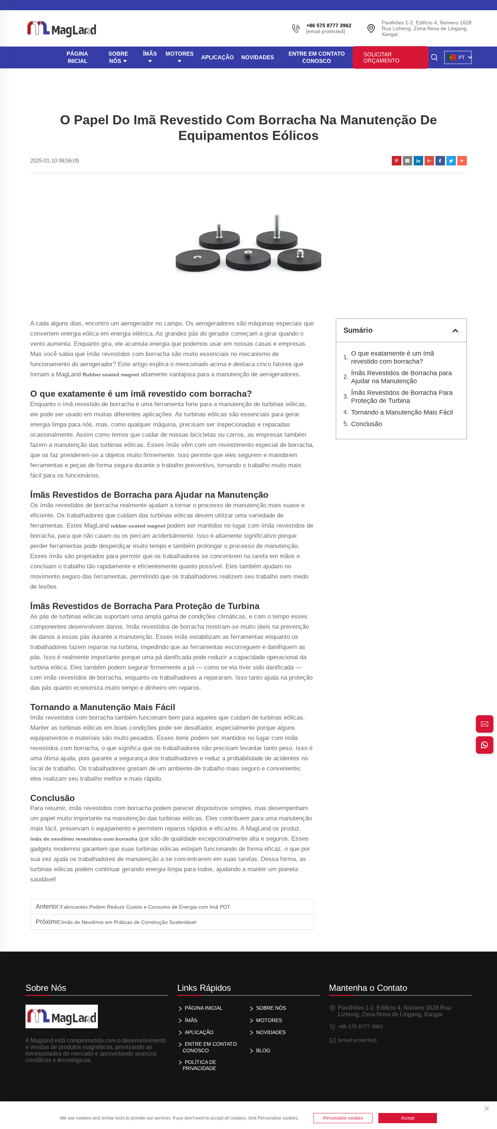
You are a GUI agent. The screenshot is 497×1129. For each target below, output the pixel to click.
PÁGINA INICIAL (77, 57)
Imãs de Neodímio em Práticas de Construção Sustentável (128, 922)
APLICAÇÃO (217, 57)
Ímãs (150, 54)
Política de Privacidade (199, 1065)
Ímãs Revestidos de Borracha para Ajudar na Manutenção (401, 377)
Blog (263, 1050)
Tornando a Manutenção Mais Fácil (402, 412)
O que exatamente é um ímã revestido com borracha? (392, 357)
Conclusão (366, 424)
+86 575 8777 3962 (360, 1026)
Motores (180, 54)
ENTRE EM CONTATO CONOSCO (317, 57)
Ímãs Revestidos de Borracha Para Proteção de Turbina (402, 396)
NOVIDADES (257, 57)
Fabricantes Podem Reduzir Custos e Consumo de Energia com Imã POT (145, 907)
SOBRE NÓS (118, 57)
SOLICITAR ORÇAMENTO (381, 57)
